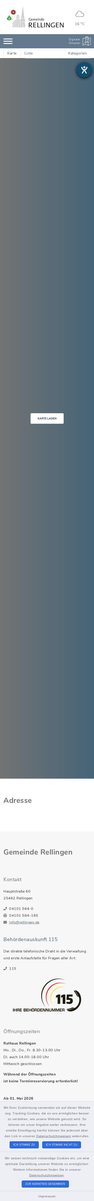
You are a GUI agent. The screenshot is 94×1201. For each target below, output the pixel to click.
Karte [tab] (12, 53)
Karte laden (47, 418)
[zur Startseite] (35, 17)
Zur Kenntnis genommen (45, 1184)
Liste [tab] (28, 53)
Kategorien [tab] (77, 53)
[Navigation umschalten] (8, 41)
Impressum (47, 1196)
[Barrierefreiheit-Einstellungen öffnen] (84, 69)
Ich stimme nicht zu (62, 1144)
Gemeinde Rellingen (38, 852)
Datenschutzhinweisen (53, 1136)
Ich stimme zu (24, 1144)
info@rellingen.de (24, 922)
